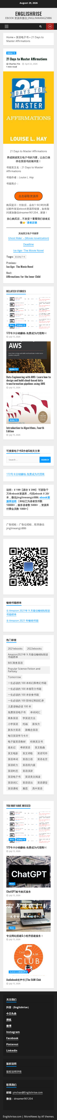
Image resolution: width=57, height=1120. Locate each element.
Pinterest (12, 1044)
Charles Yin (14, 64)
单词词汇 (35, 712)
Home (9, 37)
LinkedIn (11, 1050)
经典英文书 (36, 741)
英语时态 (13, 771)
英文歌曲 (40, 747)
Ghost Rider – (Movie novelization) (28, 238)
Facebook (12, 1038)
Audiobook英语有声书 (18, 972)
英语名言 (42, 759)
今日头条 (11, 1013)
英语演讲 (28, 771)
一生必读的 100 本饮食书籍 (23, 694)
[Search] (40, 26)
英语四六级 (29, 765)
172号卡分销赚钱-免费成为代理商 (25, 474)
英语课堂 (42, 782)
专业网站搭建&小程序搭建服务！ (28, 916)
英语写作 (42, 753)
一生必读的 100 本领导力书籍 (24, 689)
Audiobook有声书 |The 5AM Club (28, 960)
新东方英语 (14, 730)
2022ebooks (34, 648)
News (12, 325)
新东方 (36, 724)
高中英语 (37, 788)
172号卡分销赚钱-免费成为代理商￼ (28, 313)
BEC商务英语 (15, 663)
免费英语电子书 (17, 712)
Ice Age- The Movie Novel (28, 250)
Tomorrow (14, 677)
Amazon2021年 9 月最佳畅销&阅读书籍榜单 (28, 656)
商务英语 (13, 718)
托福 (25, 724)
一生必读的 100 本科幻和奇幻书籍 (27, 683)
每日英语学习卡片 (18, 735)
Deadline (28, 244)
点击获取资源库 (28, 196)
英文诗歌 (28, 753)
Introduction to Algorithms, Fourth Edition (28, 408)
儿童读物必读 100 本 (19, 706)
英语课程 (13, 788)
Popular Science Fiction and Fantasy (24, 670)
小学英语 (13, 724)
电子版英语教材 (17, 741)
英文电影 (13, 753)
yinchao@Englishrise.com (28, 1092)
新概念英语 (31, 730)
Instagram (13, 1032)
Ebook (50, 26)
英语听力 (13, 765)
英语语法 (28, 782)
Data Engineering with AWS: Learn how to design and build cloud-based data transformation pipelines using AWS (28, 357)
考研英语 (25, 747)
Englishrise (28, 13)
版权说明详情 (14, 1071)
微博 (8, 1026)
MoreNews (30, 1116)
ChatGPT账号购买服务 (28, 872)
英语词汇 (13, 782)
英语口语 (28, 759)
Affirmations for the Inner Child (23, 275)
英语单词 (13, 759)
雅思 (25, 788)
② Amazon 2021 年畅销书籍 (22, 620)
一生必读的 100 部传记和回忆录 (26, 700)
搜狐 (8, 1019)
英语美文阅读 (32, 776)
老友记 (12, 747)
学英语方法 (29, 718)
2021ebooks (15, 648)
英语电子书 (22, 37)
